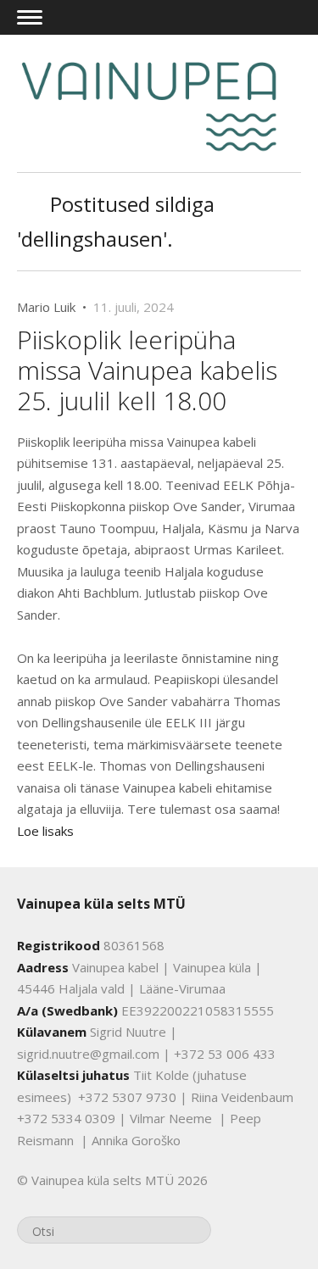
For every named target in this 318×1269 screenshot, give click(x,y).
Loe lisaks (45, 830)
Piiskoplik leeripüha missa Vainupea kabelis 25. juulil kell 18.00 (147, 370)
